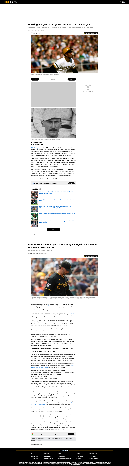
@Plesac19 (34, 329)
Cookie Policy (34, 458)
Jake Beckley (34, 148)
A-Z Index (78, 458)
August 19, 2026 (52, 336)
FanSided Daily (48, 456)
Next (71, 79)
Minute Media (24, 462)
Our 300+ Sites (93, 453)
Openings (46, 453)
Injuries (46, 2)
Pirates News (38, 444)
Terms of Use (92, 456)
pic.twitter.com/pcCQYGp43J (39, 376)
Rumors (24, 2)
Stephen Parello (34, 253)
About (32, 453)
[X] (120, 1)
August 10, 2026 (53, 378)
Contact (78, 453)
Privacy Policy (79, 456)
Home (32, 234)
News (19, 2)
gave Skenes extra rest (51, 306)
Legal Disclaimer (48, 458)
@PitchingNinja (39, 372)
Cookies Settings (93, 458)
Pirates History (38, 234)
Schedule (30, 2)
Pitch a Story (61, 456)
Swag (59, 453)
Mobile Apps (34, 456)
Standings (36, 2)
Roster (41, 2)
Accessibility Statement (64, 458)
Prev (35, 79)
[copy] (39, 33)
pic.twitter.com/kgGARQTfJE (62, 334)
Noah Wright (33, 30)
